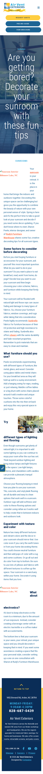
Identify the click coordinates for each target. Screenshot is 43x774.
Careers (21, 753)
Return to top (21, 689)
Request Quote (23, 18)
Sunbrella (32, 321)
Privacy (31, 753)
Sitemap (9, 753)
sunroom (34, 172)
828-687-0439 (21, 711)
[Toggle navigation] (38, 7)
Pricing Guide (23, 24)
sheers (13, 335)
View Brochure (23, 30)
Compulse (26, 760)
